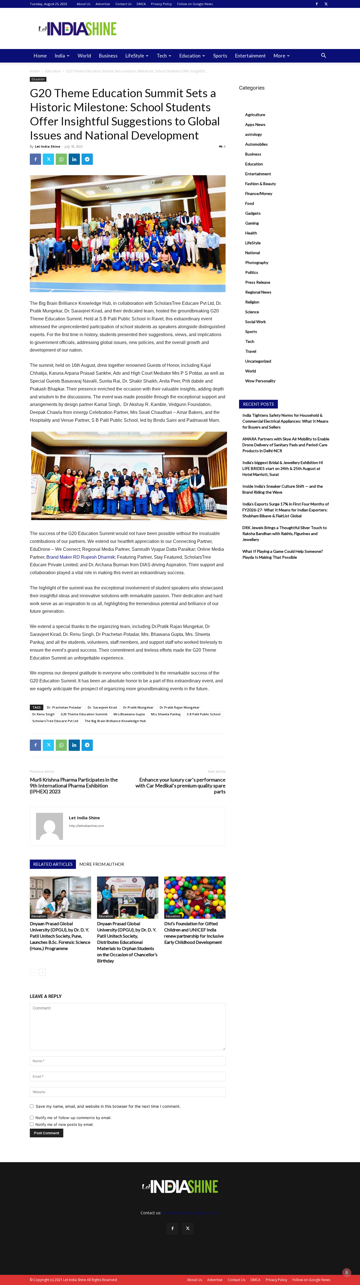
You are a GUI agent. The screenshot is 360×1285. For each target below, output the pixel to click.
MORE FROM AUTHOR (101, 864)
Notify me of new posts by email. (64, 1124)
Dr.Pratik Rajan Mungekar (180, 707)
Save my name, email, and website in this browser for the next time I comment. (108, 1106)
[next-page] (42, 972)
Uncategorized (258, 361)
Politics (251, 272)
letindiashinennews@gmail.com (190, 1212)
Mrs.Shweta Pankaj (166, 714)
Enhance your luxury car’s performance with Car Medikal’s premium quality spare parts (181, 785)
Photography (256, 262)
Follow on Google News (195, 4)
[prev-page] (33, 972)
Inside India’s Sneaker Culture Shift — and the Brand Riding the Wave (282, 489)
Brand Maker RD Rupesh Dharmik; (81, 557)
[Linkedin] (74, 159)
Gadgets (253, 213)
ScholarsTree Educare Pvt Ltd (55, 721)
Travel (250, 351)
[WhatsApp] (61, 159)
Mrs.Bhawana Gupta (129, 714)
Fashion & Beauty (260, 183)
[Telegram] (87, 159)
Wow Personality (260, 380)
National (252, 252)
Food (249, 203)
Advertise (103, 4)
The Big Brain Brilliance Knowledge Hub (115, 721)
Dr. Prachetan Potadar (64, 707)
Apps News (255, 124)
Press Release (257, 282)
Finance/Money (258, 193)
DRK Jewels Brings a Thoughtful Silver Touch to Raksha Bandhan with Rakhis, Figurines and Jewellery (284, 533)
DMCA (141, 4)
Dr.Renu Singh (43, 714)
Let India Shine (47, 146)
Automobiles (256, 144)
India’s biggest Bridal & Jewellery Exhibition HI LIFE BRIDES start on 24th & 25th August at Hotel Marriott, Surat (282, 468)
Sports (220, 56)
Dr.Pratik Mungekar (138, 707)
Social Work (255, 321)
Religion (252, 301)
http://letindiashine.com (86, 826)
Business (108, 56)
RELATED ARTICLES (53, 864)
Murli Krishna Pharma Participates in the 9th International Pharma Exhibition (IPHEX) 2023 (74, 785)
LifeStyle (134, 56)
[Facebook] (316, 4)
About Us (83, 4)
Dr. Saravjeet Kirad (102, 707)
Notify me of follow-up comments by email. (73, 1117)
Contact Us (123, 4)
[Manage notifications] (346, 1272)
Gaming (252, 223)
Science (252, 311)
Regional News (258, 292)
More (279, 56)
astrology (253, 134)
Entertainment (250, 56)
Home (40, 56)
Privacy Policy (161, 4)
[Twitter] (326, 4)
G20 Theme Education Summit (84, 714)
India (60, 56)
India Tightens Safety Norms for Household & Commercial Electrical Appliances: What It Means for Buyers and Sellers (285, 421)
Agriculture (255, 114)
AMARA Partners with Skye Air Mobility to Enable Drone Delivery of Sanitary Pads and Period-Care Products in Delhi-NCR (285, 444)
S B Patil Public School (203, 714)
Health (251, 232)
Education (190, 56)
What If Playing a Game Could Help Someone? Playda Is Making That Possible (282, 554)
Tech (162, 56)
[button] (323, 56)
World (84, 56)
